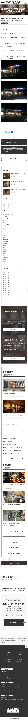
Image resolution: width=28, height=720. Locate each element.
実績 (8, 654)
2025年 (4, 274)
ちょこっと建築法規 (7, 231)
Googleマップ (4, 677)
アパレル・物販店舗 (8, 441)
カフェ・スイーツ (7, 433)
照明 (4, 251)
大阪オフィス (5, 204)
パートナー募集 (20, 661)
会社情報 (14, 542)
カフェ (4, 222)
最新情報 (20, 659)
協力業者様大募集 (14, 553)
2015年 (4, 294)
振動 (4, 245)
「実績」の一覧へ (14, 458)
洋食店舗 (16, 430)
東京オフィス (5, 206)
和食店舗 (16, 424)
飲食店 (4, 264)
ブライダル (20, 447)
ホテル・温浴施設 (7, 436)
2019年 (4, 286)
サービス (20, 652)
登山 (4, 253)
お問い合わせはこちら (14, 622)
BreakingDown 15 (7, 214)
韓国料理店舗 (7, 430)
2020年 (4, 284)
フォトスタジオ (7, 424)
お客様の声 (20, 654)
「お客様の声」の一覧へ (14, 531)
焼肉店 (5, 427)
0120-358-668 (16, 603)
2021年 (4, 282)
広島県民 (5, 239)
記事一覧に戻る (13, 159)
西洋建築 (5, 257)
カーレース (5, 220)
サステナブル (5, 224)
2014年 (4, 297)
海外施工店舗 (18, 450)
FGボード (5, 216)
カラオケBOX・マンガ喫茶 (9, 438)
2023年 (4, 278)
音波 (4, 261)
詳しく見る (13, 329)
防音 (4, 259)
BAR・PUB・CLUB (19, 433)
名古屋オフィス (6, 202)
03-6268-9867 (18, 608)
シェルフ (4, 226)
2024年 (4, 276)
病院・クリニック (7, 450)
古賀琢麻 (5, 237)
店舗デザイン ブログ (8, 659)
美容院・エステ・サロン (9, 447)
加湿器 (4, 235)
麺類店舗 (13, 427)
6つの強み (8, 652)
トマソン (4, 233)
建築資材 (5, 243)
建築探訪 (5, 241)
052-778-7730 (18, 606)
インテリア (5, 218)
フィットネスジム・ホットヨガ (10, 444)
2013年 (4, 299)
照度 (4, 249)
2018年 (4, 288)
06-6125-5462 (18, 610)
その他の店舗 (16, 453)
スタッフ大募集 (14, 548)
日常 (4, 247)
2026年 (4, 272)
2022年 (4, 280)
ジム (4, 229)
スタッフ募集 (7, 661)
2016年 (4, 292)
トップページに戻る (14, 563)
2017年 (4, 290)
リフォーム (6, 453)
